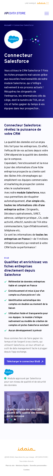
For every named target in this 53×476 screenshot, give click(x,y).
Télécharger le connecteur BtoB (23, 361)
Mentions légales (22, 465)
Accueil (7, 25)
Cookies (26, 470)
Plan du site (10, 465)
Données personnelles (38, 465)
